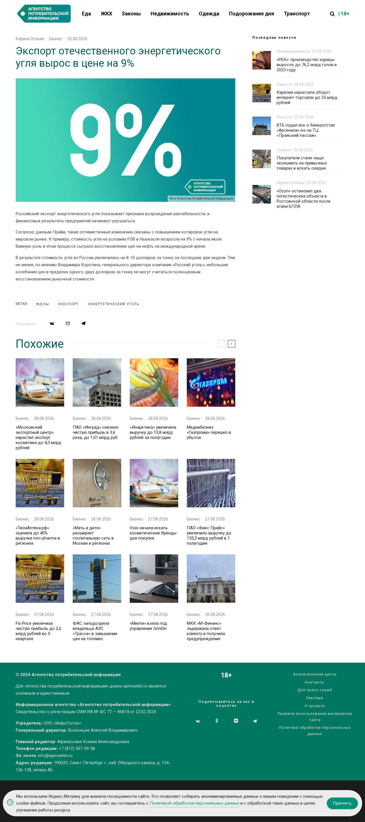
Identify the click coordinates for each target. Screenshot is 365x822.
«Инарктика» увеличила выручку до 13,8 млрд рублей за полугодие (153, 432)
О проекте (315, 706)
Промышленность (293, 51)
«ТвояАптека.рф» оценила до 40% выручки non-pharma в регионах (38, 535)
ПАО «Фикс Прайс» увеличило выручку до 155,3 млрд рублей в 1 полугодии (209, 535)
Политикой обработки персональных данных (194, 803)
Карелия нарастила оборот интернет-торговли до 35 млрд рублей (307, 97)
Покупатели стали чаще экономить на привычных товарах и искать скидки (302, 163)
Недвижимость (170, 14)
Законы (131, 14)
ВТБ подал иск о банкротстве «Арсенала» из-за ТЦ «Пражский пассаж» (306, 130)
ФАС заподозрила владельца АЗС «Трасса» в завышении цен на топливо (95, 631)
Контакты (315, 682)
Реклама (314, 698)
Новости (284, 84)
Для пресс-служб (314, 690)
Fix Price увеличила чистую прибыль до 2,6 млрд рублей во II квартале (38, 631)
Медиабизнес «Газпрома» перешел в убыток (209, 432)
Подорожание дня (251, 14)
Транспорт (297, 14)
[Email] (68, 323)
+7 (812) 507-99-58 (77, 748)
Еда (86, 14)
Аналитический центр (314, 674)
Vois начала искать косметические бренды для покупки (153, 533)
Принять (342, 803)
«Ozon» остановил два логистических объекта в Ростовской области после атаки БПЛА (303, 198)
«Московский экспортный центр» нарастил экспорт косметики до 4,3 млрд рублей (38, 437)
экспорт (69, 304)
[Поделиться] (52, 323)
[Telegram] (255, 721)
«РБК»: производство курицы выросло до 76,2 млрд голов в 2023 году (307, 64)
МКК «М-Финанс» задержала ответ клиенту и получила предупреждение (206, 631)
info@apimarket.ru (55, 755)
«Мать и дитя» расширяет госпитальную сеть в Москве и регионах (93, 535)
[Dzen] (236, 721)
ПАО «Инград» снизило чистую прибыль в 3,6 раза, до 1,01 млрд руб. (96, 432)
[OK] (217, 721)
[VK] (198, 721)
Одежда (209, 14)
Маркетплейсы (291, 182)
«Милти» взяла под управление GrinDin (148, 626)
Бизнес (55, 38)
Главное (284, 150)
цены (43, 304)
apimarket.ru (135, 686)
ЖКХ (106, 14)
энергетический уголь (114, 304)
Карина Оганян (30, 38)
